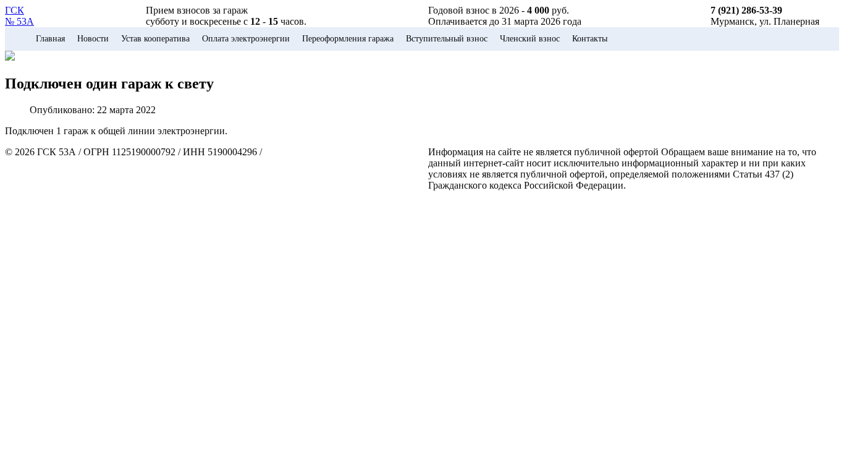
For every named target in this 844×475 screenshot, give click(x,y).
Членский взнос (530, 38)
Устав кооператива (155, 38)
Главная (50, 38)
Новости (93, 38)
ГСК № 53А (19, 16)
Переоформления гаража (348, 38)
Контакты (589, 38)
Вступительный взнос (446, 38)
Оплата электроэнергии (246, 38)
